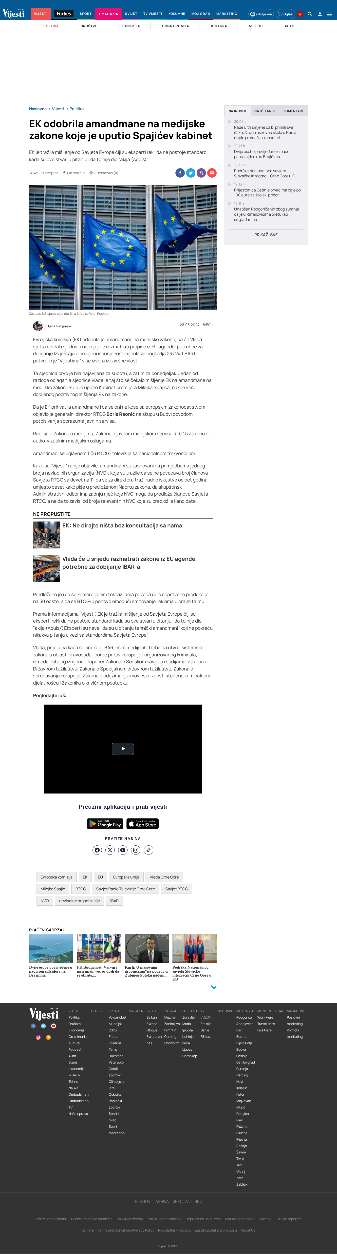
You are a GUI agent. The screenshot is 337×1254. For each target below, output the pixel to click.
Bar (239, 1030)
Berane (241, 1036)
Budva (241, 1049)
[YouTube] (123, 850)
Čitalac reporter (288, 1218)
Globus (152, 1030)
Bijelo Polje (244, 1043)
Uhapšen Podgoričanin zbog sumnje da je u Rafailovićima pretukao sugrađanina (266, 214)
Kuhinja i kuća (188, 1039)
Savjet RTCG (176, 889)
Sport (114, 1011)
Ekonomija (77, 1030)
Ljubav (187, 1049)
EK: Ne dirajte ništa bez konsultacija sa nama (122, 525)
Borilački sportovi (115, 1104)
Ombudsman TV (79, 1104)
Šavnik (241, 1152)
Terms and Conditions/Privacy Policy (126, 1230)
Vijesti (74, 1011)
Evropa (152, 1024)
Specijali (182, 1201)
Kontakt (266, 1218)
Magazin (136, 1011)
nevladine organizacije (79, 900)
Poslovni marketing (295, 1020)
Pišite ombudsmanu (51, 1218)
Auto (72, 1056)
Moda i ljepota (187, 1027)
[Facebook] (97, 850)
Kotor (240, 1094)
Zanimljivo (172, 1024)
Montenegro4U (270, 1011)
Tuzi (239, 1165)
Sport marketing (117, 1129)
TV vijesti (206, 1014)
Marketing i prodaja (240, 1218)
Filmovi (206, 1036)
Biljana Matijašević (59, 326)
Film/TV (170, 1030)
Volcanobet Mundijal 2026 (117, 1023)
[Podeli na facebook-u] (180, 173)
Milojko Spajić (53, 889)
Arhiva (162, 1201)
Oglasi (288, 14)
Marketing (296, 1011)
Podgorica (244, 1017)
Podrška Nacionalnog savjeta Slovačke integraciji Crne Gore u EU (265, 173)
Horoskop (189, 1056)
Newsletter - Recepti (174, 1230)
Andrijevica (245, 1024)
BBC (198, 1201)
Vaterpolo (116, 1062)
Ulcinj (240, 1171)
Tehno (73, 1081)
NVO (45, 900)
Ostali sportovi (115, 1071)
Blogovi (143, 1201)
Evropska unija (126, 877)
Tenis (113, 1049)
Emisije (206, 1024)
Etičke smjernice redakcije (91, 1218)
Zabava (170, 1011)
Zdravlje (188, 1017)
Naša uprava (78, 1113)
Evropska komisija (57, 877)
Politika (74, 1017)
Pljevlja (241, 1139)
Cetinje (241, 1056)
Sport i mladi (114, 1116)
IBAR (114, 900)
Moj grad (244, 1011)
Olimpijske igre (117, 1084)
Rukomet (116, 1056)
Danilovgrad (245, 1062)
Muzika (169, 1017)
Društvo (75, 1024)
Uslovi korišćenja (129, 1218)
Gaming (170, 1036)
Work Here (265, 1017)
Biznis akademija (77, 1065)
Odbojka (115, 1094)
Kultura (74, 1043)
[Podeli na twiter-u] (190, 173)
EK (85, 877)
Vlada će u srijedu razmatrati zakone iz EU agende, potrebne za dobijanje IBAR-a (129, 562)
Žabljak (241, 1184)
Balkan (152, 1017)
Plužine (241, 1126)
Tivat (240, 1158)
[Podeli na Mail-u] (212, 173)
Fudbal (114, 1036)
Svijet (152, 1011)
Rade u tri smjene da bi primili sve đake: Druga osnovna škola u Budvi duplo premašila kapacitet (265, 132)
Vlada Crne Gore (164, 877)
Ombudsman (79, 1094)
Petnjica (242, 1113)
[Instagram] (135, 850)
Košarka (115, 1043)
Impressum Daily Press (204, 1218)
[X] (110, 850)
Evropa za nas (154, 1039)
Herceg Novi (242, 1078)
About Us (248, 1230)
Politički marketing (295, 1033)
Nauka (73, 1088)
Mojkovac (243, 1101)
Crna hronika (79, 1036)
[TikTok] (148, 850)
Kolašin (241, 1088)
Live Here (264, 1030)
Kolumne (226, 1011)
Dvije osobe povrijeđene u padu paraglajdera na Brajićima (262, 154)
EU (100, 877)
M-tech (74, 1075)
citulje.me (264, 14)
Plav (239, 1120)
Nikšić (240, 1107)
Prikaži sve (266, 234)
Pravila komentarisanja (165, 1218)
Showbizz (171, 1043)
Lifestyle (190, 1011)
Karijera (88, 1230)
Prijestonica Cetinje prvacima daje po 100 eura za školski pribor (267, 193)
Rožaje (241, 1146)
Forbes (97, 1011)
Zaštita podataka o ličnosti (216, 1230)
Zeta (239, 1178)
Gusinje (242, 1068)
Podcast (75, 1049)
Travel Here (266, 1024)
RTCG (80, 889)
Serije (205, 1030)
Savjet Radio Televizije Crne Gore (125, 889)
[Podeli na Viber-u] (201, 173)
